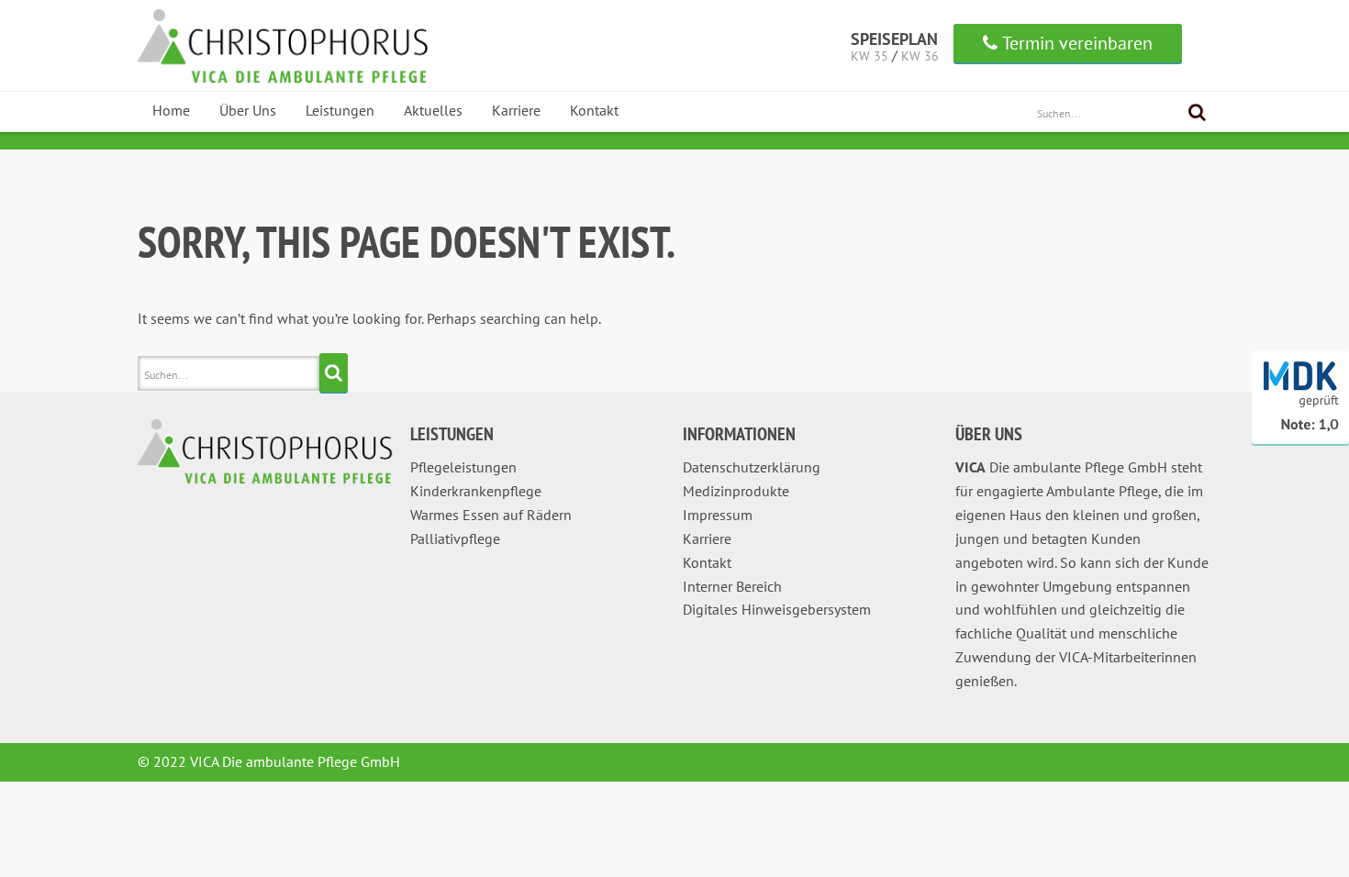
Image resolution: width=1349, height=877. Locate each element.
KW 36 (920, 56)
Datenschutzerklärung (751, 467)
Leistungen (340, 110)
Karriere (516, 110)
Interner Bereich (732, 586)
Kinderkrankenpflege (475, 491)
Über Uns (247, 110)
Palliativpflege (455, 538)
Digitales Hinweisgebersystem (777, 609)
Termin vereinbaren (1077, 43)
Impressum (718, 514)
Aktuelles (433, 110)
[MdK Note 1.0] (1300, 440)
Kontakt (594, 110)
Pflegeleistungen (463, 467)
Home (171, 110)
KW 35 (869, 56)
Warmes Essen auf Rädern (491, 514)
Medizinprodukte (736, 491)
